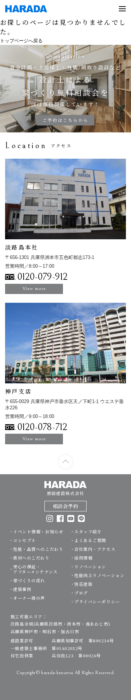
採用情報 (83, 558)
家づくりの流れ (29, 580)
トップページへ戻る (21, 40)
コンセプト (24, 540)
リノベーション (90, 566)
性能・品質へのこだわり (38, 549)
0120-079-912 (42, 277)
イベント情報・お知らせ (38, 531)
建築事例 (22, 589)
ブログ (81, 593)
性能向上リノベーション (99, 575)
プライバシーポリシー (97, 601)
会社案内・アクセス (94, 549)
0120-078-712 (42, 427)
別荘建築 (83, 584)
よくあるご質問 (90, 540)
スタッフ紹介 (88, 531)
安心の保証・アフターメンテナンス (35, 569)
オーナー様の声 (29, 598)
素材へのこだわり (31, 558)
